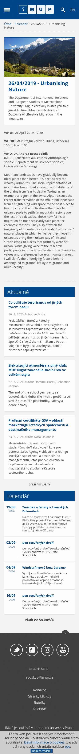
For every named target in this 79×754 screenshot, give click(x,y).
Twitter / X (16, 650)
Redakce (39, 690)
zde (67, 746)
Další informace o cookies (44, 742)
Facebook (32, 650)
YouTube (62, 650)
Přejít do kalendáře (39, 620)
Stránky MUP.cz (39, 696)
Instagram (47, 650)
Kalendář (21, 24)
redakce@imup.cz (39, 677)
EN (72, 10)
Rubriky (39, 702)
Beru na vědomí (41, 751)
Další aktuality (39, 484)
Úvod (7, 24)
